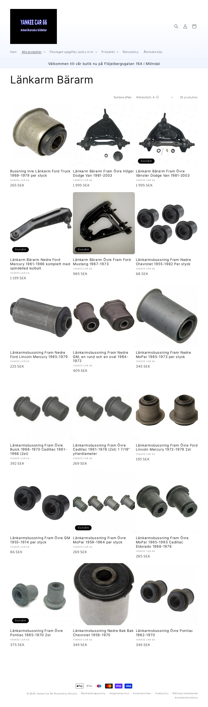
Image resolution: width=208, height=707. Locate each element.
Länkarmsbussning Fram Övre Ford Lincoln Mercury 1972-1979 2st (167, 447)
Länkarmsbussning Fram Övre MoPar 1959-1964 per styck (99, 540)
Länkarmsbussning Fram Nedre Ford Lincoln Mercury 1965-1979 (39, 354)
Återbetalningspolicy (93, 693)
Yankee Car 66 (45, 693)
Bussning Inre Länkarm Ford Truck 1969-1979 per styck (40, 173)
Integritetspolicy (119, 693)
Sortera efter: (123, 97)
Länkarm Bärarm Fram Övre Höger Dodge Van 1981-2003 (103, 173)
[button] (33, 52)
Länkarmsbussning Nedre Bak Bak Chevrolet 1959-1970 (103, 633)
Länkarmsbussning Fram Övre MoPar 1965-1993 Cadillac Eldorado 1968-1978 (162, 542)
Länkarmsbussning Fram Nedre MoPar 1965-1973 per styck (163, 354)
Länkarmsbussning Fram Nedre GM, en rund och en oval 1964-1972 (100, 356)
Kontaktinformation (186, 697)
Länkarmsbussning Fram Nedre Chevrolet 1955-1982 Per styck (163, 262)
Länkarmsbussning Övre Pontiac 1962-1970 (164, 633)
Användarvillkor (142, 693)
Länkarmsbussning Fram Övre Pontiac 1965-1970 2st (36, 633)
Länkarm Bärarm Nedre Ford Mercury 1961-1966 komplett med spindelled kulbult (40, 264)
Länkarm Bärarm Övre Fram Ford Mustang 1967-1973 (102, 262)
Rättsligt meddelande (185, 693)
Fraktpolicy (162, 693)
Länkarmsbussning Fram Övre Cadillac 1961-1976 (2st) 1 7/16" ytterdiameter (101, 449)
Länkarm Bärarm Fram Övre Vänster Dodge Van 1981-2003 (163, 173)
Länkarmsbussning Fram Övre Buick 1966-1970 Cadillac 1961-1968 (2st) (38, 449)
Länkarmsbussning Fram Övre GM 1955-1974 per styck (40, 540)
